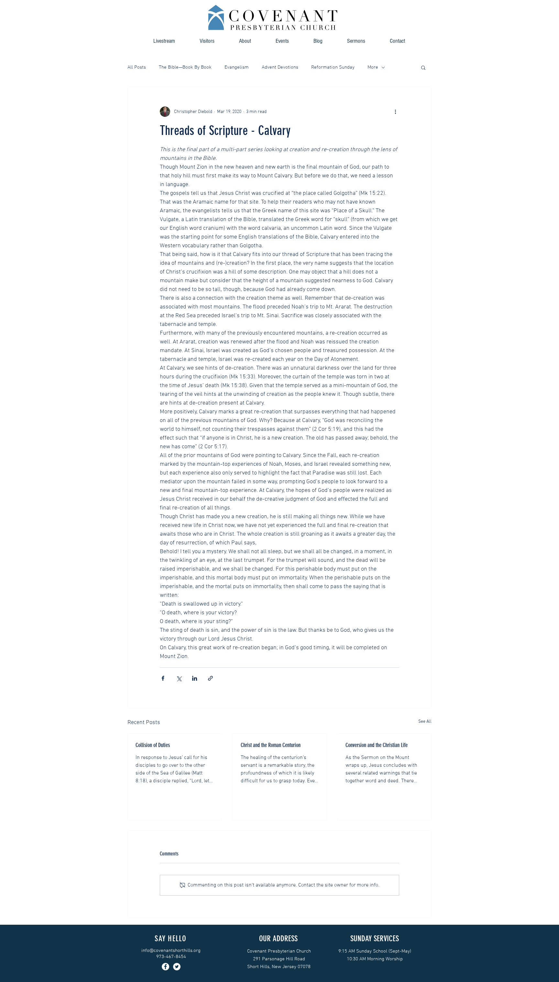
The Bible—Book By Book (185, 67)
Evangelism (237, 67)
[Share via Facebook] (163, 678)
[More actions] (395, 112)
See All (425, 721)
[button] (245, 41)
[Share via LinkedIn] (195, 678)
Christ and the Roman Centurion (271, 745)
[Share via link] (210, 678)
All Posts (136, 67)
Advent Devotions (280, 67)
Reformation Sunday (333, 67)
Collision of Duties (153, 745)
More (372, 67)
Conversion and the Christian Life (376, 745)
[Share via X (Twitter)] (179, 678)
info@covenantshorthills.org (171, 951)
